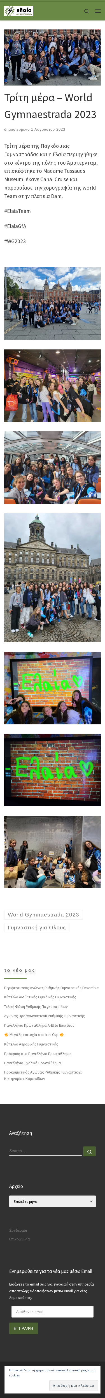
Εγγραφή (23, 1328)
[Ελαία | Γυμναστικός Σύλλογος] (18, 10)
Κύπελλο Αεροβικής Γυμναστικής (31, 1044)
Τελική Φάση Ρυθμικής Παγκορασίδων (36, 1006)
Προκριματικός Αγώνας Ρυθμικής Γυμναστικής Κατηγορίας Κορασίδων (43, 1075)
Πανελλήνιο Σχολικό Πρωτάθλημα (32, 1062)
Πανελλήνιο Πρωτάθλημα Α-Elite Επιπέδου (39, 1025)
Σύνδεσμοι (18, 1230)
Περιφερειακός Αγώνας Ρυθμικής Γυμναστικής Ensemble (51, 987)
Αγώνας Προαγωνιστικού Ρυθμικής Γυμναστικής (44, 1015)
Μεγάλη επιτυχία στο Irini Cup (34, 1034)
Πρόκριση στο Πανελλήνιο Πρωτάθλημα (37, 1053)
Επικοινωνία (19, 1239)
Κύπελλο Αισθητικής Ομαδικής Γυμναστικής (40, 996)
